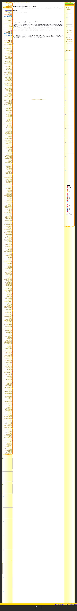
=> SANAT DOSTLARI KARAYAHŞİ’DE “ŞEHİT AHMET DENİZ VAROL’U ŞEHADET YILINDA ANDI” (8, 281)
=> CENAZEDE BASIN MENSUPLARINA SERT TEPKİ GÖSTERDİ (8, 377)
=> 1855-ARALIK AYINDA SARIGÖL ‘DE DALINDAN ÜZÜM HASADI (8, 57)
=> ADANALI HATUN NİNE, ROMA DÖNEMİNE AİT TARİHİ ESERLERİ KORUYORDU (8, 159)
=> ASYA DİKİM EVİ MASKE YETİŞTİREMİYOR (8, 362)
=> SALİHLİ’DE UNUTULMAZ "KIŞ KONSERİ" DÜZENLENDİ (8, 261)
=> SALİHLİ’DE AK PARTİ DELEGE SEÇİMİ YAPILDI (8, 77)
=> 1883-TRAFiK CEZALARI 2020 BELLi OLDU (8, 107)
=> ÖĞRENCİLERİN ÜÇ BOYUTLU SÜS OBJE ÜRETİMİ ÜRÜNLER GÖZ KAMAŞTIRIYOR (8, 244)
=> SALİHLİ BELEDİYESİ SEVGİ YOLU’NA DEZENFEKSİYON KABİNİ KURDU (8, 370)
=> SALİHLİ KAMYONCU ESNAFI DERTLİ (8, 125)
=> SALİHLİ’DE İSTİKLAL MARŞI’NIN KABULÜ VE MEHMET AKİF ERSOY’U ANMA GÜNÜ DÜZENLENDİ (8, 312)
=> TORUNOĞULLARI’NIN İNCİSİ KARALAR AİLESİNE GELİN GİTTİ (8, 286)
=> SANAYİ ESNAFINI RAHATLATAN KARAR (9, 145)
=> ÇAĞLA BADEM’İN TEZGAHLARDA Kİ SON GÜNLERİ (8, 374)
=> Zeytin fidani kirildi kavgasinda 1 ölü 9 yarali (8, 405)
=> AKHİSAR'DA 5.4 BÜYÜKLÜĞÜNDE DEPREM (8, 169)
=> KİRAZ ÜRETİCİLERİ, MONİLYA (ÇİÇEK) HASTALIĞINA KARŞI (8, 384)
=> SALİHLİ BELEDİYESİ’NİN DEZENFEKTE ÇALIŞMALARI (8, 342)
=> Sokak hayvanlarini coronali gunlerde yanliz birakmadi (8, 409)
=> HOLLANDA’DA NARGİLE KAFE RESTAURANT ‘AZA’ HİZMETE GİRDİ (8, 62)
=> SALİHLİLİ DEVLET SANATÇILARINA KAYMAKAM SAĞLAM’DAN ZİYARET (8, 49)
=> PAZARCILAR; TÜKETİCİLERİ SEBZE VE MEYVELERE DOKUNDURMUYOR (8, 339)
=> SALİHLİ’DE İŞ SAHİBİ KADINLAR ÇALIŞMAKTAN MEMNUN (8, 234)
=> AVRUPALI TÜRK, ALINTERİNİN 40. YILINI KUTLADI (8, 138)
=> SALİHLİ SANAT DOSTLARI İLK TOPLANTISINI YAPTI (9, 151)
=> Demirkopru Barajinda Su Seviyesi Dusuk (8, 424)
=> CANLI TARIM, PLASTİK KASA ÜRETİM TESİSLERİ (8, 222)
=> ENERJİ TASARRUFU (8, 70)
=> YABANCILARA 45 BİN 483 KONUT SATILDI (8, 157)
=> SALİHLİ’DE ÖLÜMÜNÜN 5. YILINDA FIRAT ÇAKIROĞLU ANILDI (8, 266)
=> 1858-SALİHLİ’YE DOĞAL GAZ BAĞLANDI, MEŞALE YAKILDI (8, 64)
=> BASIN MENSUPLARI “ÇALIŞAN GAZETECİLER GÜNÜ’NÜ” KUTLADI (8, 134)
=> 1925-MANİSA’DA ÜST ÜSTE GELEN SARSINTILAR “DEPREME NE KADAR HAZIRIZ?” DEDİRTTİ (8, 195)
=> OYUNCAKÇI (9, 190)
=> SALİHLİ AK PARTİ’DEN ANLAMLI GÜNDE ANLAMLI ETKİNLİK (8, 229)
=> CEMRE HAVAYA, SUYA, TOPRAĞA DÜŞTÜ (8, 294)
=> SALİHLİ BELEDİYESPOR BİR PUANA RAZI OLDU (8, 186)
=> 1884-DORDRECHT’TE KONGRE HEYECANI (8, 109)
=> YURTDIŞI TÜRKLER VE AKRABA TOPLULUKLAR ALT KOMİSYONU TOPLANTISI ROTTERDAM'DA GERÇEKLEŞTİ (8, 240)
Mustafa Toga (69, 39)
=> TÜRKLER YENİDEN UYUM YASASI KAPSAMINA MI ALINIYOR (8, 227)
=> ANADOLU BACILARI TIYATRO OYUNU (8, 95)
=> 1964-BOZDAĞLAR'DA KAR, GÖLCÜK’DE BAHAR (8, 284)
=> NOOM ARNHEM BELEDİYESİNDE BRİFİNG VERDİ (8, 183)
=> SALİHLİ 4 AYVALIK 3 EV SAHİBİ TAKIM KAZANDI (8, 220)
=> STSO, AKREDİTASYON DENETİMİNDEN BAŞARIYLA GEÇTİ (8, 75)
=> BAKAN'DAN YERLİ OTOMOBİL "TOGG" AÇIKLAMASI (9, 121)
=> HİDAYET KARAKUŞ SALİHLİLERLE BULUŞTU (8, 274)
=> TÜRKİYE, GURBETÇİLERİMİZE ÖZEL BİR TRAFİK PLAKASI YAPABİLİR (8, 212)
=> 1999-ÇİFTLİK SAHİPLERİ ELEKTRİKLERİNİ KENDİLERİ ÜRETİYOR (8, 356)
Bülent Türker (69, 43)
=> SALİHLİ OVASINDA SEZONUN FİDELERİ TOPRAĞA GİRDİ (9, 379)
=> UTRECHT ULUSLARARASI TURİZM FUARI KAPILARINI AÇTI (8, 143)
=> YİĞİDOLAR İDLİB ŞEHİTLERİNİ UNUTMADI (8, 288)
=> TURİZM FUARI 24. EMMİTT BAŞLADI (9, 200)
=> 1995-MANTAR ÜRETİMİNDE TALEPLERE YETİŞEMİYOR (8, 348)
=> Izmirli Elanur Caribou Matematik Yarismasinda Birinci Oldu (8, 251)
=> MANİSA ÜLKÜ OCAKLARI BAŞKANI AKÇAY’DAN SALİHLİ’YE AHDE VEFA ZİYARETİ (8, 90)
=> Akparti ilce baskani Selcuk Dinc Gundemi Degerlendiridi (8, 429)
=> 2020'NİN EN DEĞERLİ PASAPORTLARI (8, 153)
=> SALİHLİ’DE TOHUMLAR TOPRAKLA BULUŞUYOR (8, 366)
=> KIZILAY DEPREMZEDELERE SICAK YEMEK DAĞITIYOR (8, 178)
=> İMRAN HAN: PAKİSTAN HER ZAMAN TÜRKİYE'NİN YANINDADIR (8, 249)
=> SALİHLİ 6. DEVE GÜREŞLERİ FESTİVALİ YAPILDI (8, 271)
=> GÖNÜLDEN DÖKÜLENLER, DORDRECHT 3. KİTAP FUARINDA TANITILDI (8, 192)
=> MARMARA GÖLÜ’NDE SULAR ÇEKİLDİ (8, 350)
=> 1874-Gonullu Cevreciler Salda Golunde (8, 93)
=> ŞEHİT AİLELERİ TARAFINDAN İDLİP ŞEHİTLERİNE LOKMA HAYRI (8, 296)
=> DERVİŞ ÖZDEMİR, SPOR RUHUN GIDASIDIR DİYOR (8, 372)
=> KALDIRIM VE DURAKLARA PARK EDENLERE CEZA (9, 263)
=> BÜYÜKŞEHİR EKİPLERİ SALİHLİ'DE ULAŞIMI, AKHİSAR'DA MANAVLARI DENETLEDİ (8, 237)
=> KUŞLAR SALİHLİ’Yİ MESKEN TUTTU (9, 119)
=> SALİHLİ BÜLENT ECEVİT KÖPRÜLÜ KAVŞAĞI (8, 166)
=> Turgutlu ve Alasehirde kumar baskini (8, 415)
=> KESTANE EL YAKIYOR (8, 102)
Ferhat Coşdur (69, 34)
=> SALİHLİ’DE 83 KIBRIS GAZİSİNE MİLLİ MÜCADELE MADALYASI (8, 59)
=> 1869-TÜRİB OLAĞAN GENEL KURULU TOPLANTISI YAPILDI (8, 81)
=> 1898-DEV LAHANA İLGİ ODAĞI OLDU (8, 136)
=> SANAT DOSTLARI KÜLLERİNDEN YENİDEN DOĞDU (8, 268)
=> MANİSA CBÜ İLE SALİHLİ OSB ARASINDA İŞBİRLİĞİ (8, 309)
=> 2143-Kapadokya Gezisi (8, 450)
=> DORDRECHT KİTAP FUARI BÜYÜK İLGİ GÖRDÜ (8, 279)
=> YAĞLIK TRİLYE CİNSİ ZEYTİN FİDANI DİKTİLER (8, 364)
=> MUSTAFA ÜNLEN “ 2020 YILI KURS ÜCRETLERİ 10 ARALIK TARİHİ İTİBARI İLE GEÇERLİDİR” (8, 53)
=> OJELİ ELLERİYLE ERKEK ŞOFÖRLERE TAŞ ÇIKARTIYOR (8, 210)
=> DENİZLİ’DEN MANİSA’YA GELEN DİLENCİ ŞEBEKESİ (8, 83)
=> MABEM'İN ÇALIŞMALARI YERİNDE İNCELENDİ (8, 155)
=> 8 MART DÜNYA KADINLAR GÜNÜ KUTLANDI (8, 306)
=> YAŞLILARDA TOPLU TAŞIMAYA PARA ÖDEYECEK (8, 206)
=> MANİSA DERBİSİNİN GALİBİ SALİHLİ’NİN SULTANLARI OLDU (8, 127)
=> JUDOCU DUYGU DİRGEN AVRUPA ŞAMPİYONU (9, 292)
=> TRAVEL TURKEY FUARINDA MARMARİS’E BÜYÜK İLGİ (8, 67)
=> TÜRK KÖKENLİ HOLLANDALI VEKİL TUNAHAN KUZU (9, 346)
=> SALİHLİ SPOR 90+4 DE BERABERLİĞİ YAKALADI (8, 98)
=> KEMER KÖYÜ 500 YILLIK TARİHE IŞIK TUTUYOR (8, 343)
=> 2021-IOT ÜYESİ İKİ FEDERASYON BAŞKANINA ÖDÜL (8, 392)
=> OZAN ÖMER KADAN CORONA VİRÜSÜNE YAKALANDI (8, 332)
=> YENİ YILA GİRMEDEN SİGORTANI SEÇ (8, 79)
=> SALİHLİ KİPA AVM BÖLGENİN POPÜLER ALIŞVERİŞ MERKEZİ (9, 69)
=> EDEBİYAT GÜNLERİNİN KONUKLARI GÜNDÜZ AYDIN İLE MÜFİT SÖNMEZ (8, 141)
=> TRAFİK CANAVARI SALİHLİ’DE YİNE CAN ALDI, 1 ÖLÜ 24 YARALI (8, 117)
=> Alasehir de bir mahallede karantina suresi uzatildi (8, 403)
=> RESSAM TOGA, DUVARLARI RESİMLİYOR (8, 358)
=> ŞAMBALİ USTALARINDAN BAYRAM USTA (8, 337)
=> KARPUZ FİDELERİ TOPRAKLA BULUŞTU (9, 352)
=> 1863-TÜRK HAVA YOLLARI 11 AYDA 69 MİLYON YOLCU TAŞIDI (8, 73)
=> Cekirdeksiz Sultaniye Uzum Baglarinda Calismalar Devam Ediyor (8, 401)
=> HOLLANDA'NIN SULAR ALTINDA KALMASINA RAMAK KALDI (8, 225)
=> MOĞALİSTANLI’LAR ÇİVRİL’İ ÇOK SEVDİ (8, 168)
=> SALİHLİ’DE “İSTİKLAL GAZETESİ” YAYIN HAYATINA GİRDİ (8, 325)
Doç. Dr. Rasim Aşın (69, 41)
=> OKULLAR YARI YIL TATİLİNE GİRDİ (9, 149)
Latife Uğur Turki (69, 37)
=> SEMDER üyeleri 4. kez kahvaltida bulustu (8, 443)
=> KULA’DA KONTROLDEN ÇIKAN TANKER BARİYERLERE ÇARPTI (8, 198)
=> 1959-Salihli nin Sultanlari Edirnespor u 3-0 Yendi (8, 273)
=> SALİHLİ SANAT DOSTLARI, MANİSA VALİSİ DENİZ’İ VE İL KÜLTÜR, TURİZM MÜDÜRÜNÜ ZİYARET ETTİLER (8, 172)
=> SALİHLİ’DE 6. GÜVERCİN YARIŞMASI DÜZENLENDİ (8, 217)
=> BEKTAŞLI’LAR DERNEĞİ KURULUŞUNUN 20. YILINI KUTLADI (8, 101)
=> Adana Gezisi (10, 451)
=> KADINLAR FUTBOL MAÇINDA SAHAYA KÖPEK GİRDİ (8, 51)
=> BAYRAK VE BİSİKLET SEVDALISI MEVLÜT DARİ (8, 330)
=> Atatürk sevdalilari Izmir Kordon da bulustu (8, 445)
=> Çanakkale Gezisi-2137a (8, 448)
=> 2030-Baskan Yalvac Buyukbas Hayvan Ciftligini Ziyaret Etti (8, 411)
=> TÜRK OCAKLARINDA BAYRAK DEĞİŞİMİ (8, 259)
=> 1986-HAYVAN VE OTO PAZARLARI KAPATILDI (8, 328)
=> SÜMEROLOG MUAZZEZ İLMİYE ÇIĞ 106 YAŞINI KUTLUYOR (8, 299)
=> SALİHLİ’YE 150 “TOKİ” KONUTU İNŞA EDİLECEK (8, 88)
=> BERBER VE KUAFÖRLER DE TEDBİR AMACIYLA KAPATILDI (8, 335)
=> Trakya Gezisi (9, 449)
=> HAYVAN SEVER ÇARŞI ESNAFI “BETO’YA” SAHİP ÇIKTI (8, 361)
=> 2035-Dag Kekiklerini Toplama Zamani (9, 420)
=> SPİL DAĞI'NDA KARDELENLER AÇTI (9, 257)
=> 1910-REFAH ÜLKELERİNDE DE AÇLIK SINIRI (8, 162)
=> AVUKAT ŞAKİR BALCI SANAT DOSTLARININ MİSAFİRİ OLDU (8, 304)
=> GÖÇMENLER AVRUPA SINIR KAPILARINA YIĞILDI (8, 290)
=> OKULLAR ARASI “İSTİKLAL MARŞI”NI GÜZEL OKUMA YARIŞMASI (8, 301)
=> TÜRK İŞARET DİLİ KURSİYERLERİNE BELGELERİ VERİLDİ (9, 322)
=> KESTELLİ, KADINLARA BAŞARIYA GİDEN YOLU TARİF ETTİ (8, 130)
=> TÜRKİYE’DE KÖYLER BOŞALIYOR (8, 207)
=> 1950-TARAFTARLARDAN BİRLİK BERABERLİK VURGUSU (8, 254)
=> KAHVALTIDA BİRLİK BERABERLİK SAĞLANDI (8, 218)
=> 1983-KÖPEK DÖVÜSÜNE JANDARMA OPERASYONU (8, 320)
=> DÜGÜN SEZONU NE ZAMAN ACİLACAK (8, 326)
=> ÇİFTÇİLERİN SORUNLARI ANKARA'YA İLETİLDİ (8, 147)
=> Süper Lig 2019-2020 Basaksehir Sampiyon (8, 439)
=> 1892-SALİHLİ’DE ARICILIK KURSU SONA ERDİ (8, 123)
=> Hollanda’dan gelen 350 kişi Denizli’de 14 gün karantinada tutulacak (8, 394)
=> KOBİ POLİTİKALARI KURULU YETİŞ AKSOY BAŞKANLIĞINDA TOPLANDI (8, 232)
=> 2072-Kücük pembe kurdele (8, 434)
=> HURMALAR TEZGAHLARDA (9, 381)
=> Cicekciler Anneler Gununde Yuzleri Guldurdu (8, 427)
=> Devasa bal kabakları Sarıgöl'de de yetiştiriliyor (8, 396)
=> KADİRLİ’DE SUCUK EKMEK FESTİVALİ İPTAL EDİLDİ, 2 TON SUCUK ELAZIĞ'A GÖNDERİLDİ (8, 180)
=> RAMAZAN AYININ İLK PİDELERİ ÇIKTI (8, 389)
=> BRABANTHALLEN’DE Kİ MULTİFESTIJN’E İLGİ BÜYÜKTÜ (8, 277)
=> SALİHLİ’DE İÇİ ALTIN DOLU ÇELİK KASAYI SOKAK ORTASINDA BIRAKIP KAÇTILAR (8, 104)
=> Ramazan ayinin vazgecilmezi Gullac (9, 407)
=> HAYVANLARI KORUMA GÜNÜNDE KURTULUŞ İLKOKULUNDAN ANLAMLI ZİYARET (8, 85)
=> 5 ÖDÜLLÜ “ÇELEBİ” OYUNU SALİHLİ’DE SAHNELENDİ (8, 115)
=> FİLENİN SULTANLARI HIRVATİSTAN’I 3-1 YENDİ (8, 132)
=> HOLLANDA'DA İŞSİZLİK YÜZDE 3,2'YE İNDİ (8, 202)
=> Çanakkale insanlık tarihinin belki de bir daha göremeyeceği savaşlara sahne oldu (8, 398)
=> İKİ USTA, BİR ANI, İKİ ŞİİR (8, 367)
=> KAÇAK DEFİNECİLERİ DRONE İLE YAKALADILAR (8, 316)
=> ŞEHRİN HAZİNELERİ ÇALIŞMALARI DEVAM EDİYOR (8, 189)
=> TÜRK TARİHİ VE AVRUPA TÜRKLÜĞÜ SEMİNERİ (8, 164)
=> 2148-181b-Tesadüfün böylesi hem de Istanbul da (8, 453)
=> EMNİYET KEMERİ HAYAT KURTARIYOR (8, 308)
